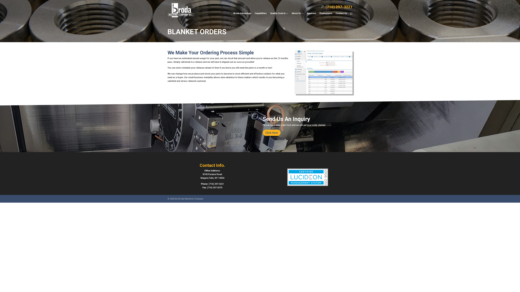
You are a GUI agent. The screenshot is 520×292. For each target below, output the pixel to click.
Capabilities (261, 13)
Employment (326, 13)
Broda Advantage (242, 13)
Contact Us (341, 13)
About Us (296, 13)
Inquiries (311, 13)
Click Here (271, 132)
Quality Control (277, 13)
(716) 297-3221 (339, 7)
